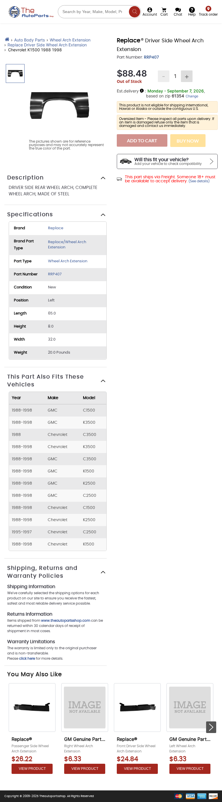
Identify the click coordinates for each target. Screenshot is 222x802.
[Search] (134, 11)
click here (27, 658)
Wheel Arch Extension (70, 39)
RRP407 (55, 274)
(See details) (199, 181)
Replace (55, 228)
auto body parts (29, 39)
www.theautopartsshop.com (66, 620)
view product (32, 769)
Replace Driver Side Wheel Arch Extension (47, 44)
